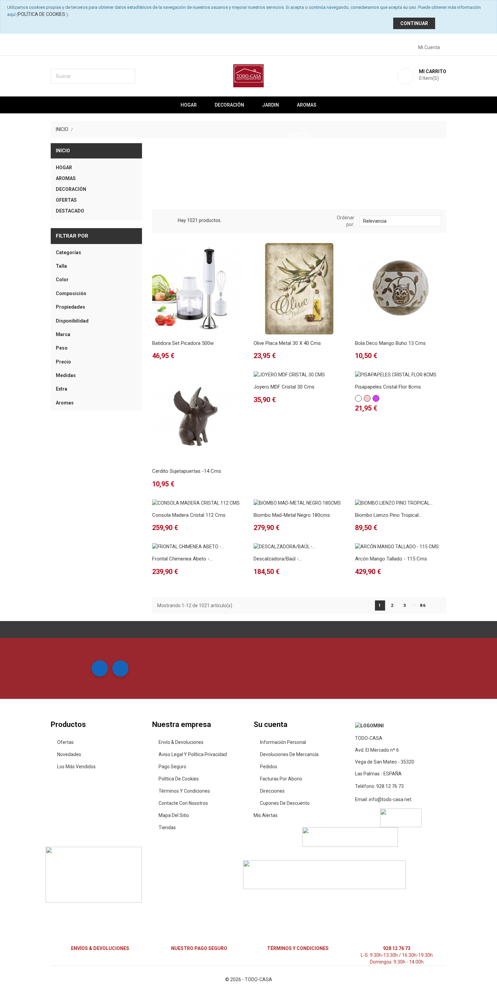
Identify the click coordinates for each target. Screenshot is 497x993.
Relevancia (399, 220)
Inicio (63, 150)
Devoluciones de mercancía (289, 754)
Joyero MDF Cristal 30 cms (284, 387)
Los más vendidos (76, 766)
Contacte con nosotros (183, 803)
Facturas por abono (281, 778)
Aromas (306, 105)
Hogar (189, 105)
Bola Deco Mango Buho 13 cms (390, 343)
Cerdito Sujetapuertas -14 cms (186, 471)
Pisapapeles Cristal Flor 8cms (388, 387)
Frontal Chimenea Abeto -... (182, 559)
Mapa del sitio (174, 815)
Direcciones (272, 791)
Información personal (283, 742)
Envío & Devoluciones (181, 742)
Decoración (229, 105)
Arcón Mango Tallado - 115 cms (391, 559)
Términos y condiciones (184, 791)
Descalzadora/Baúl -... (278, 559)
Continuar (414, 23)
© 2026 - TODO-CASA (248, 979)
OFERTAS (66, 200)
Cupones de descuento (285, 803)
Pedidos (268, 766)
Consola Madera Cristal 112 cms (189, 515)
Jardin (270, 105)
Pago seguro (172, 766)
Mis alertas (266, 815)
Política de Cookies (41, 14)
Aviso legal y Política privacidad (193, 754)
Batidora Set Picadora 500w (183, 343)
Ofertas (65, 742)
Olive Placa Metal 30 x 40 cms (287, 343)
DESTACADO (70, 211)
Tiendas (167, 827)
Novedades (69, 754)
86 (423, 605)
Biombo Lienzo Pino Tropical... (388, 515)
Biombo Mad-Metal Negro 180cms (292, 515)
